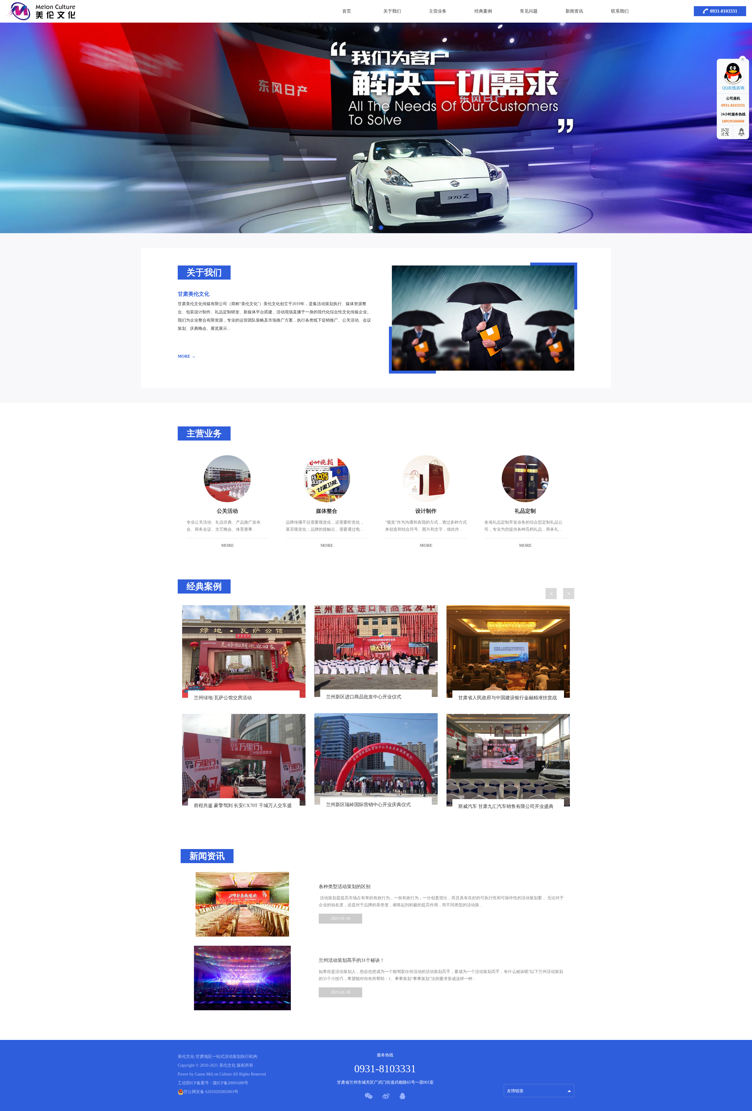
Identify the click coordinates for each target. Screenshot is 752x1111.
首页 (346, 11)
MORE (227, 545)
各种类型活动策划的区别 (344, 886)
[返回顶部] (741, 132)
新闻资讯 (574, 11)
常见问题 (529, 11)
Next (568, 593)
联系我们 (620, 11)
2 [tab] (381, 227)
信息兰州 (515, 1076)
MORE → (187, 356)
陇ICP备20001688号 (230, 1083)
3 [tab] (385, 827)
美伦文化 (186, 1056)
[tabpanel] (376, 128)
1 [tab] (371, 227)
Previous (551, 593)
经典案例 (483, 11)
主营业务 (437, 11)
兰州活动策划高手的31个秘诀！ (352, 960)
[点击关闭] (742, 58)
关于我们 (392, 11)
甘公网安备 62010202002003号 (211, 1092)
